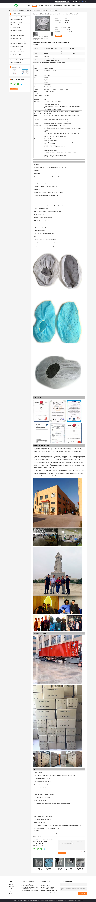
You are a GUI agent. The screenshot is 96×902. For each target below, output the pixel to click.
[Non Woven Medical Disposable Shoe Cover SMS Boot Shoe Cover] (48, 862)
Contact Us (67, 5)
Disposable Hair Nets (15, 30)
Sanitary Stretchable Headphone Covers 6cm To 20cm (29, 891)
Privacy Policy (16, 900)
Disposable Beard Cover (15, 33)
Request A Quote (76, 1)
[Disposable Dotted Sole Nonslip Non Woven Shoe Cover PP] (59, 862)
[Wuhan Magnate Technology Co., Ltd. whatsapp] (15, 84)
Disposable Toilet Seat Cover (17, 51)
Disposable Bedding (15, 62)
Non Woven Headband (15, 57)
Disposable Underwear (15, 38)
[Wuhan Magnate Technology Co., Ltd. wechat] (19, 84)
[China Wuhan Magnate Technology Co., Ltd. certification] (14, 71)
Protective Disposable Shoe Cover (57, 833)
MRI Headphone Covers (15, 24)
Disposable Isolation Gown (16, 46)
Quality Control (58, 5)
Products (34, 5)
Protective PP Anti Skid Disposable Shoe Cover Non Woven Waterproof (41, 38)
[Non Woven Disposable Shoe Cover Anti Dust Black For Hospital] (70, 862)
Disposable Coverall (15, 22)
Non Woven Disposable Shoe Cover (43, 833)
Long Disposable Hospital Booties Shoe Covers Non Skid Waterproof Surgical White (49, 891)
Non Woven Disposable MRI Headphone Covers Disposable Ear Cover (29, 888)
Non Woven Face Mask (15, 54)
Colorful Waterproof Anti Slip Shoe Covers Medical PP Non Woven (38, 869)
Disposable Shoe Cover (22, 10)
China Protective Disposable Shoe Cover (28, 900)
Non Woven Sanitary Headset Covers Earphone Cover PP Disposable (29, 885)
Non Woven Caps (14, 27)
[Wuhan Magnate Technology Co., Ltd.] (16, 6)
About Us (41, 5)
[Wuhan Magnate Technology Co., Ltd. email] (12, 84)
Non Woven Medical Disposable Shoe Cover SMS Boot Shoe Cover (48, 869)
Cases (78, 5)
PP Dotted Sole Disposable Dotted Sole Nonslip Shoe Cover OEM (80, 869)
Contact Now (58, 35)
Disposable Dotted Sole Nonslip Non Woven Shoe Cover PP (59, 869)
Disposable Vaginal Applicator (17, 41)
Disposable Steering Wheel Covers (18, 43)
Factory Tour (48, 5)
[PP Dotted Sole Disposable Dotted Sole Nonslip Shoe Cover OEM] (80, 862)
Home (28, 5)
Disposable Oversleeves (16, 35)
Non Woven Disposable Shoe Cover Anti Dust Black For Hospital (70, 869)
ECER (82, 900)
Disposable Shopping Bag (16, 59)
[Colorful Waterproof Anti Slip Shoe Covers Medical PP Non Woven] (38, 862)
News (73, 5)
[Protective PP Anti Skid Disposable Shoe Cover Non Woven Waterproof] (42, 24)
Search (68, 1)
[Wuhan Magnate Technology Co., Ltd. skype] (22, 84)
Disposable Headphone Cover (17, 16)
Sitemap (10, 893)
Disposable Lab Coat (15, 49)
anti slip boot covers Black (70, 833)
